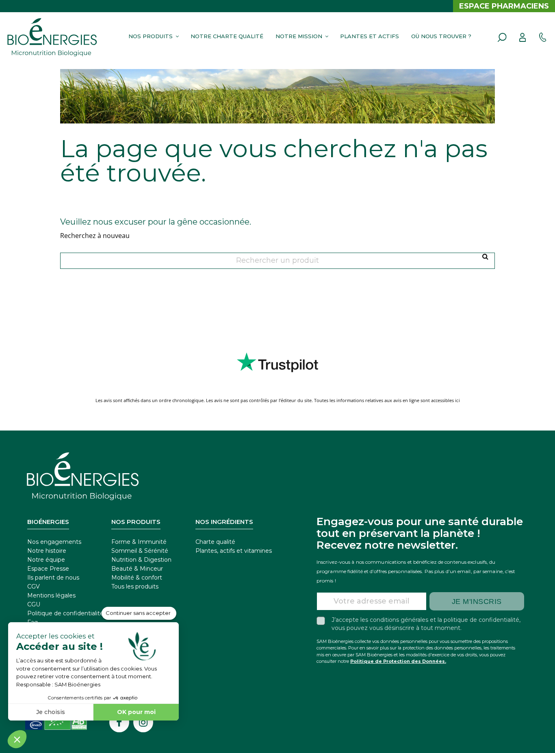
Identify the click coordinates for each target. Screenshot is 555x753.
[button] (152, 35)
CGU (33, 604)
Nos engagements (54, 541)
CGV (33, 586)
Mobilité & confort (136, 577)
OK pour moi (136, 712)
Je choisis (50, 712)
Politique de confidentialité (65, 613)
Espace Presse (48, 568)
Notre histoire (46, 550)
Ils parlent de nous (53, 577)
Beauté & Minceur (137, 568)
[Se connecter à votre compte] (522, 37)
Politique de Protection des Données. (398, 661)
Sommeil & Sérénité (139, 550)
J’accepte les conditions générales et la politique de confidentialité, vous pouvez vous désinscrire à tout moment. (426, 624)
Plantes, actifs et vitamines (233, 550)
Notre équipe (46, 559)
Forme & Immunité (139, 541)
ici (457, 400)
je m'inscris (477, 601)
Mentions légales (51, 595)
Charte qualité (215, 541)
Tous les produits (134, 586)
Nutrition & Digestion (141, 559)
